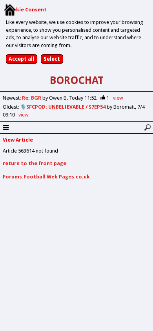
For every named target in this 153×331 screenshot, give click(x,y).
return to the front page (34, 163)
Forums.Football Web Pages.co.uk (46, 177)
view (118, 98)
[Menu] (5, 127)
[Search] (147, 127)
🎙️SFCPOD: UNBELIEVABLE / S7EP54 (63, 107)
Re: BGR (32, 98)
